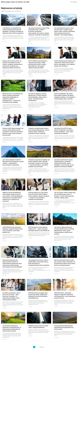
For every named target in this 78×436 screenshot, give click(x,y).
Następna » (42, 347)
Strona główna (73, 2)
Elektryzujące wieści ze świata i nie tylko (15, 2)
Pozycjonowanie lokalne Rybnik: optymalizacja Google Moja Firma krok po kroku (64, 327)
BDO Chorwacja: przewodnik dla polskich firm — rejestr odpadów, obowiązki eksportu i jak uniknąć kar (38, 228)
